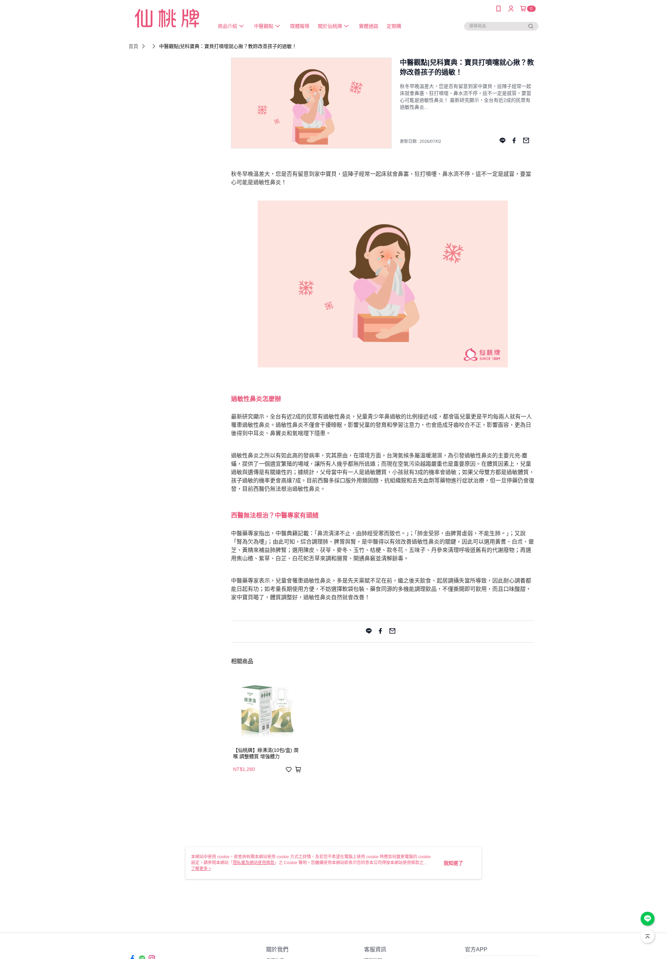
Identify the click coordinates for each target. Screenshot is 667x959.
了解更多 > (201, 868)
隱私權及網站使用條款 (253, 862)
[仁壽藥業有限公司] (167, 18)
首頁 (133, 46)
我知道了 (453, 863)
